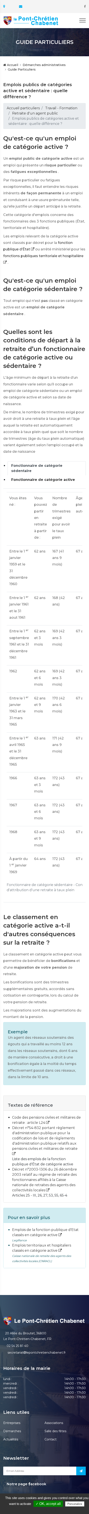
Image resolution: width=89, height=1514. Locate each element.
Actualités (10, 1439)
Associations (53, 1423)
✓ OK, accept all (48, 1504)
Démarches (12, 1431)
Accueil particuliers (23, 108)
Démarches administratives (44, 65)
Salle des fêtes (55, 1431)
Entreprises (11, 1423)
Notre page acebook (26, 1484)
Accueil (12, 65)
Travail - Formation (61, 108)
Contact (50, 1439)
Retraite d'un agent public (35, 113)
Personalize (74, 1504)
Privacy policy (46, 1509)
